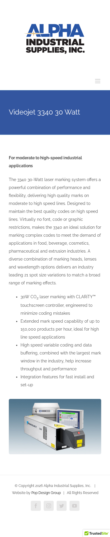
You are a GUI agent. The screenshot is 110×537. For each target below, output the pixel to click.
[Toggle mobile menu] (98, 81)
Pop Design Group (46, 493)
